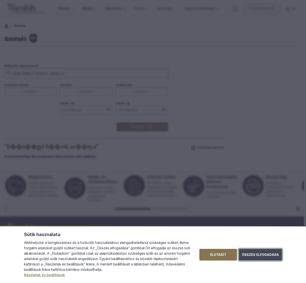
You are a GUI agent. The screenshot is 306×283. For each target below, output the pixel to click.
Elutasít (218, 254)
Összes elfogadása (260, 254)
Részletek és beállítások (44, 275)
